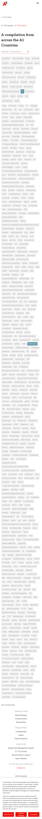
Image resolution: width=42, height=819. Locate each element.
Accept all (33, 814)
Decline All (8, 814)
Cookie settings (21, 814)
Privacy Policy (13, 10)
